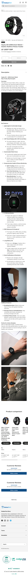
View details (6, 443)
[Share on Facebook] (8, 65)
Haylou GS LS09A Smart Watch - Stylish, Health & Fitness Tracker (13, 11)
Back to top (14, 499)
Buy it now (14, 61)
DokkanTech (6, 548)
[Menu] (25, 2)
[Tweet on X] (5, 65)
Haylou (2, 40)
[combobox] (14, 6)
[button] (23, 2)
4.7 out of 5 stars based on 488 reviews (14, 571)
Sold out (19, 58)
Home (2, 10)
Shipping (9, 51)
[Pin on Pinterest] (11, 65)
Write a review (14, 473)
